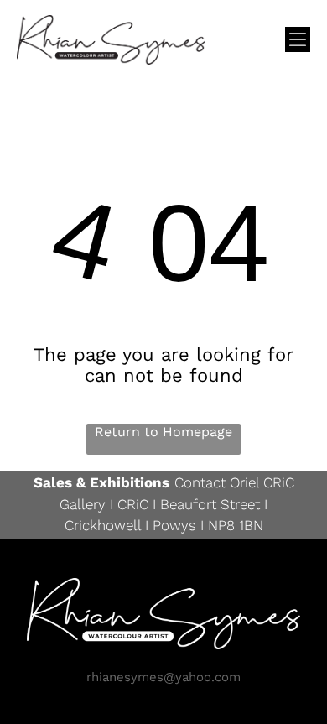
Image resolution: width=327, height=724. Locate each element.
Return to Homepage (163, 432)
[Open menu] (297, 39)
